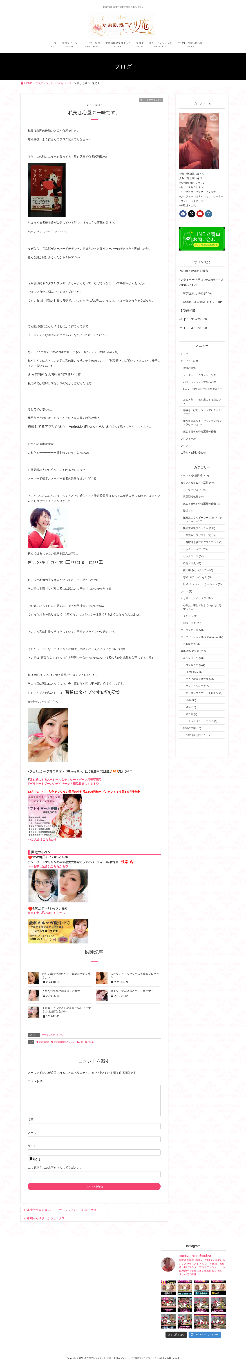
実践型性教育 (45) (193, 496)
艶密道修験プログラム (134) (199, 528)
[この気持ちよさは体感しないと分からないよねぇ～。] (185, 1304)
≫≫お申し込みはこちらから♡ (48, 866)
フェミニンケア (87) (197, 686)
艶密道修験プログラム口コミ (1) (204, 542)
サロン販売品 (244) (194, 665)
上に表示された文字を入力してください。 (55, 1167)
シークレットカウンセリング (199, 375)
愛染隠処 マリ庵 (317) (193, 651)
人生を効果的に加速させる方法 (61, 991)
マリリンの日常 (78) (192, 630)
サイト (32, 1145)
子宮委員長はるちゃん (64, 1042)
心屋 (81, 1042)
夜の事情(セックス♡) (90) (198, 570)
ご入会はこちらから (44, 839)
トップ (184, 353)
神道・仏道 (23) (192, 623)
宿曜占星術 (189, 368)
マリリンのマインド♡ (151, 100)
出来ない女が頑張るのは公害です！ (132, 991)
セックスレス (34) (193, 556)
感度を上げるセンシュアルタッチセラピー (202, 412)
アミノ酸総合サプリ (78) (200, 679)
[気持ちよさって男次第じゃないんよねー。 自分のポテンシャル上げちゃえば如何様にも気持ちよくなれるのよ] (218, 1287)
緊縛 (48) (188, 510)
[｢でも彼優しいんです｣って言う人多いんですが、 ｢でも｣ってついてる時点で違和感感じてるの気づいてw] (201, 1321)
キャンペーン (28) (193, 658)
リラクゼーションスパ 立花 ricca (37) (202, 637)
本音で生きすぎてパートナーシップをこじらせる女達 (61, 1209)
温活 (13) (191, 707)
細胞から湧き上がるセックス (46, 1218)
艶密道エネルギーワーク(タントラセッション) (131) (202, 519)
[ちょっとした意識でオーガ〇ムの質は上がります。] (168, 1304)
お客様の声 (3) (191, 644)
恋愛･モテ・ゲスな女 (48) (198, 577)
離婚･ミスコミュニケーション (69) (203, 584)
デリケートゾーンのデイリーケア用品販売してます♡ (64, 783)
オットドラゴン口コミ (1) (202, 721)
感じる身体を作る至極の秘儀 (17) (202, 503)
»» (29, 839)
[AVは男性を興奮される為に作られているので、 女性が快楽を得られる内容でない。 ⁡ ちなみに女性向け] (168, 1321)
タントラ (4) (190, 616)
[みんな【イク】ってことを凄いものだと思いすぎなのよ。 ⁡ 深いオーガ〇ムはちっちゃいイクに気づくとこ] (218, 1304)
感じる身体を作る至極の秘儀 (199, 431)
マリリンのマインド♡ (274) (197, 598)
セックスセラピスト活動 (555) (198, 482)
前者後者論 (44, 1042)
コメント (35, 1081)
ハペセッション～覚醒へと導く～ (202, 382)
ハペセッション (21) (194, 489)
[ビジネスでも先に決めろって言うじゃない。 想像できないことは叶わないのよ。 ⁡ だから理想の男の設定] (218, 1321)
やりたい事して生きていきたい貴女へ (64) (202, 607)
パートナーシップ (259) (194, 549)
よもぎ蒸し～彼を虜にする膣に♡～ (202, 401)
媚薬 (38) (191, 700)
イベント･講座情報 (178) (195, 475)
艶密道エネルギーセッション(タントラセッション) (202, 422)
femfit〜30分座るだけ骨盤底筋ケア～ (203, 391)
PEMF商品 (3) (194, 672)
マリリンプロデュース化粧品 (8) (204, 693)
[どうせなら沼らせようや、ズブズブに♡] (201, 1287)
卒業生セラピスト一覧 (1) (200, 535)
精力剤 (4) (191, 714)
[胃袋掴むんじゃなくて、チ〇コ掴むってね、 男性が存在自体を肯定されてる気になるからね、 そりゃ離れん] (185, 1287)
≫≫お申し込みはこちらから (46, 912)
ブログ (184, 445)
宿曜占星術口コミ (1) (198, 735)
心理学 (90, 1042)
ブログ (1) (186, 591)
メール (32, 1132)
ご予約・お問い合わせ (193, 452)
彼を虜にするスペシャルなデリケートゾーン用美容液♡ (66, 779)
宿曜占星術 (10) (192, 728)
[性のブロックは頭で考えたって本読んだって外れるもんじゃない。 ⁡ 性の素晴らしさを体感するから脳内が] (168, 1287)
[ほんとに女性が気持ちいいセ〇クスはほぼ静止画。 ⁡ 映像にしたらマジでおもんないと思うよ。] (185, 1321)
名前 (30, 1119)
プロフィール (188, 438)
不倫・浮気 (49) (192, 563)
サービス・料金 (189, 361)
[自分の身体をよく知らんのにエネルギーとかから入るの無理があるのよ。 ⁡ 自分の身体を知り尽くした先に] (201, 1304)
